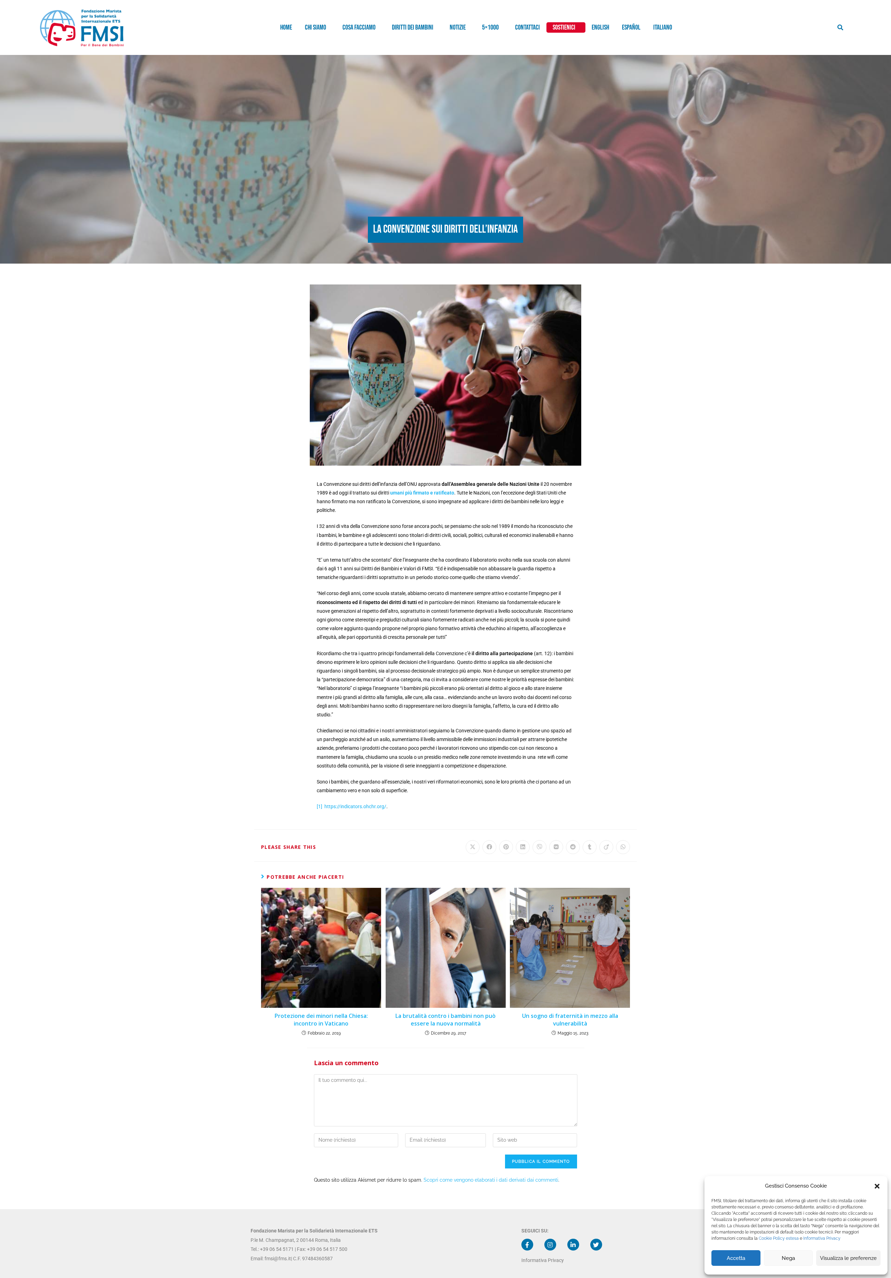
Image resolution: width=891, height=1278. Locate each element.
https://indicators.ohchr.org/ (355, 806)
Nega (788, 1258)
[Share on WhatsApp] (623, 847)
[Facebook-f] (527, 1245)
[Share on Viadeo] (606, 847)
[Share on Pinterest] (506, 847)
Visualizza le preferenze (848, 1258)
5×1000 (490, 27)
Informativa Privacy (822, 1238)
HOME (286, 27)
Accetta (736, 1258)
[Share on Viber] (539, 847)
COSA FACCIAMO (359, 27)
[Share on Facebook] (489, 847)
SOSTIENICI (564, 27)
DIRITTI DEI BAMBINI (412, 27)
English (600, 27)
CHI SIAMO (315, 27)
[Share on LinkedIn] (523, 847)
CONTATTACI (527, 27)
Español (631, 27)
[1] (319, 806)
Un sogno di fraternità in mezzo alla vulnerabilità (570, 1019)
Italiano (662, 27)
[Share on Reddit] (573, 847)
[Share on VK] (556, 847)
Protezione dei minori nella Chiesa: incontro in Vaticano (321, 1019)
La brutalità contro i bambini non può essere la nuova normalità (445, 1019)
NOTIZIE (458, 27)
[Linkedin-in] (573, 1245)
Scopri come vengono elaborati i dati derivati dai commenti (491, 1180)
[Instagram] (550, 1245)
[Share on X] (473, 847)
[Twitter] (596, 1245)
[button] (877, 1186)
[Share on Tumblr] (590, 847)
